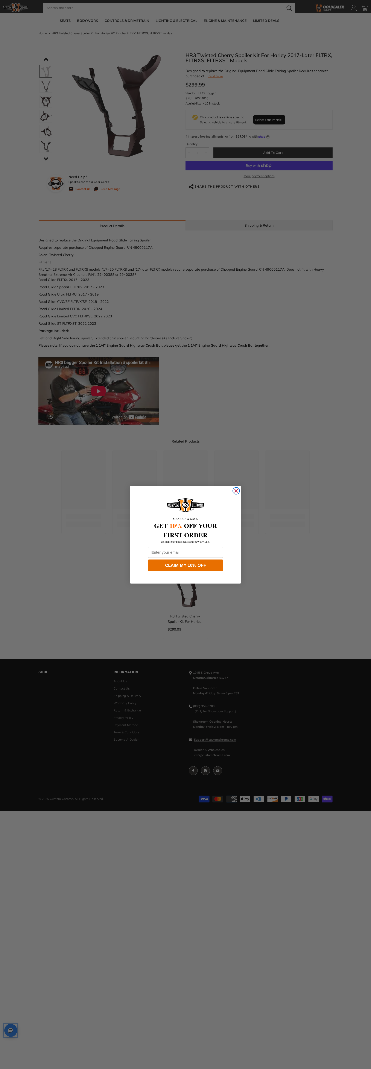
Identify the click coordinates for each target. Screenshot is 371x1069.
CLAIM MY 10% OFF (185, 565)
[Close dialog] (236, 490)
